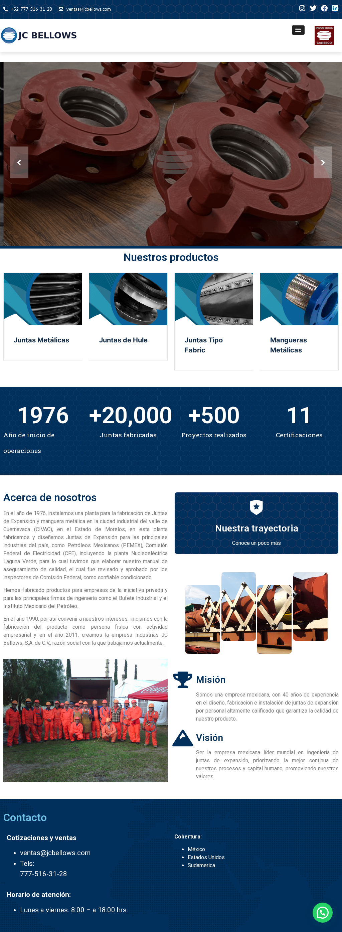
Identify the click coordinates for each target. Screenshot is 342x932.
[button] (298, 30)
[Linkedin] (335, 8)
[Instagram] (302, 8)
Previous (19, 162)
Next (323, 162)
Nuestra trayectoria (256, 528)
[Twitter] (313, 8)
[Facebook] (324, 8)
